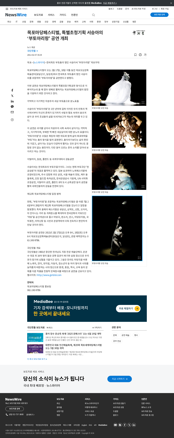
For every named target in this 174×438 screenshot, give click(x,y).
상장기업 (115, 21)
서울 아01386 (21, 433)
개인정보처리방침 (41, 425)
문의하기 (30, 414)
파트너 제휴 (67, 425)
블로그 (111, 8)
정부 (106, 21)
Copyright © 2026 (88, 433)
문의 (127, 8)
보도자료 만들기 (119, 403)
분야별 (59, 407)
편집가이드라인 (28, 425)
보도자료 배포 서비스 (19, 8)
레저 (76, 21)
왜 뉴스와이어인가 (92, 403)
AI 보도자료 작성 (138, 8)
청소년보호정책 (55, 425)
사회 (91, 21)
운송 (69, 21)
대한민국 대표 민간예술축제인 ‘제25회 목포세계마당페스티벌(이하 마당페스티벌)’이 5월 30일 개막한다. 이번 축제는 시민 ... (73, 353)
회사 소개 (8, 425)
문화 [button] (115, 335)
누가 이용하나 (90, 415)
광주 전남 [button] (117, 341)
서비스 (51, 14)
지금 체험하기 (110, 3)
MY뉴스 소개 (146, 407)
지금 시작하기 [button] (118, 379)
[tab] (70, 399)
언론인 (74, 14)
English (84, 425)
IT (17, 21)
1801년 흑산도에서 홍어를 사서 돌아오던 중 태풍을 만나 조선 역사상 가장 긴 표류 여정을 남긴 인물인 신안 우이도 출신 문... (73, 338)
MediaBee (102, 425)
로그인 (155, 8)
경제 (54, 21)
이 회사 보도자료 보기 (37, 359)
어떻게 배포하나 (91, 407)
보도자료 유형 (118, 407)
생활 (39, 21)
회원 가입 (165, 8)
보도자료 (38, 14)
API (95, 425)
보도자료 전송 (146, 411)
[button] (135, 55)
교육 (84, 21)
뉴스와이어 (39, 62)
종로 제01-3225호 (79, 430)
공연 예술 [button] (125, 335)
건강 (46, 21)
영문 (134, 21)
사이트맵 (76, 425)
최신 (9, 21)
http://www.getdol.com (49, 275)
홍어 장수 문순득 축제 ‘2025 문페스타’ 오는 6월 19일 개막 (73, 333)
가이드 (63, 14)
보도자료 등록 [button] (14, 408)
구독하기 (98, 327)
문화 (31, 21)
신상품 (126, 21)
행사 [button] (136, 335)
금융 (61, 21)
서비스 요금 (89, 411)
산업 (24, 21)
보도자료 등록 (159, 14)
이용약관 (17, 425)
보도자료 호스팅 (147, 415)
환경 (99, 21)
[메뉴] (7, 8)
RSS (50, 327)
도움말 (119, 8)
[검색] (93, 15)
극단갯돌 (32, 50)
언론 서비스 (145, 403)
